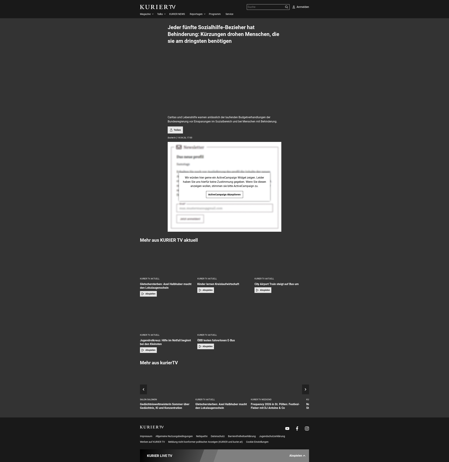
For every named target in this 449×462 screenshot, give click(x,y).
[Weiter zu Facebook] (297, 428)
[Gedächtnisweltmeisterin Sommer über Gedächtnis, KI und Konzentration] (166, 382)
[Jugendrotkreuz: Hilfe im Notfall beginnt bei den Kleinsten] (167, 316)
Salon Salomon (148, 399)
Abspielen (150, 293)
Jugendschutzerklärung (272, 436)
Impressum (146, 436)
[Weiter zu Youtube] (287, 428)
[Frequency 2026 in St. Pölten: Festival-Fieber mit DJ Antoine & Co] (277, 382)
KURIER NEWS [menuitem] (177, 14)
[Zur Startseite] (158, 7)
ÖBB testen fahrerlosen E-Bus (216, 340)
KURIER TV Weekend (261, 399)
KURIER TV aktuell (149, 278)
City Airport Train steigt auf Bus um (276, 284)
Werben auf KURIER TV (152, 441)
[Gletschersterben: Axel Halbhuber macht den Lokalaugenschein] (167, 260)
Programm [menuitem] (215, 14)
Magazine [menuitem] (145, 14)
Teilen (177, 130)
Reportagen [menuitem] (196, 14)
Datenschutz (218, 436)
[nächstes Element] (305, 389)
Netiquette (201, 436)
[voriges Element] (143, 389)
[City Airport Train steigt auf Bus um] (281, 260)
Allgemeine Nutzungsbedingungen (174, 436)
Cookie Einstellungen (257, 441)
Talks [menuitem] (160, 14)
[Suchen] (286, 7)
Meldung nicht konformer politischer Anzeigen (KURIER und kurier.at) (205, 441)
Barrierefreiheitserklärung (242, 436)
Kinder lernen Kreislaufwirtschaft (218, 284)
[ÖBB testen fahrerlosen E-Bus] (224, 316)
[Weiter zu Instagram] (307, 428)
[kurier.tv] (152, 427)
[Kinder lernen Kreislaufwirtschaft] (224, 260)
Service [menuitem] (229, 14)
